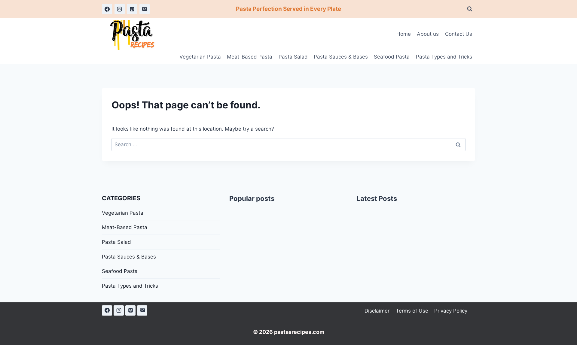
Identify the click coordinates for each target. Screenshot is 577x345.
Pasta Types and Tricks (444, 57)
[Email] (144, 9)
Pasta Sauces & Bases (341, 57)
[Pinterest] (132, 9)
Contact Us (458, 34)
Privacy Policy (450, 311)
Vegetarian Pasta (200, 57)
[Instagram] (119, 9)
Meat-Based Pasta (249, 57)
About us (428, 34)
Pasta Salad (293, 57)
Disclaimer (377, 311)
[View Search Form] (469, 9)
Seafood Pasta (392, 57)
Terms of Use (412, 311)
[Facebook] (107, 9)
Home (403, 34)
